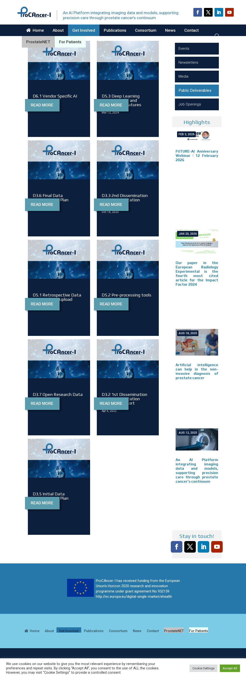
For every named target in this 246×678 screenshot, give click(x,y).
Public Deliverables (194, 90)
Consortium (145, 30)
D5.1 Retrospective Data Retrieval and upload (57, 297)
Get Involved (83, 30)
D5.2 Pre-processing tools (126, 294)
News (170, 30)
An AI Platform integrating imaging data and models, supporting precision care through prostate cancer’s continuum (197, 470)
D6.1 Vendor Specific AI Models (55, 98)
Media (183, 76)
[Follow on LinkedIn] (219, 12)
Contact (191, 30)
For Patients (70, 41)
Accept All (230, 668)
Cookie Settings (203, 668)
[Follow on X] (208, 12)
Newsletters (188, 62)
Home (37, 30)
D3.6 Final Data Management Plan (50, 197)
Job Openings (189, 104)
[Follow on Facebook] (197, 12)
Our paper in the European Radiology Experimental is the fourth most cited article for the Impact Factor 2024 (197, 273)
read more (42, 105)
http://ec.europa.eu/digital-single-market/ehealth (134, 596)
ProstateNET (38, 41)
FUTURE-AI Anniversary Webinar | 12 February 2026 (197, 155)
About (58, 30)
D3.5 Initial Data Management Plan (50, 496)
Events (183, 48)
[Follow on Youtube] (229, 12)
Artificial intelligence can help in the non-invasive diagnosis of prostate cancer (197, 371)
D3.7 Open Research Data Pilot (58, 396)
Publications (115, 30)
